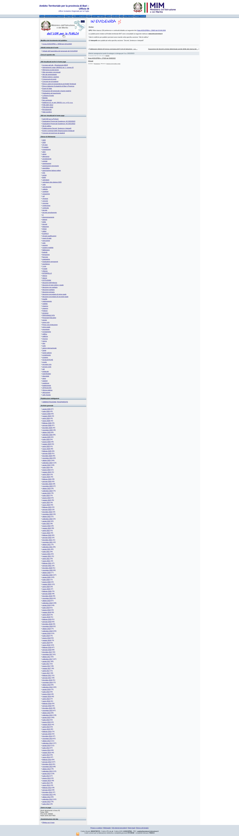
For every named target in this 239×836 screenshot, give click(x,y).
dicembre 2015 (47, 708)
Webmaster (107, 828)
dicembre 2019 (47, 596)
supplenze (45, 383)
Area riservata (128, 16)
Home (42, 16)
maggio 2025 (46, 444)
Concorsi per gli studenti (50, 81)
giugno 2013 (46, 778)
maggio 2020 (46, 584)
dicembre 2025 (47, 428)
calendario (45, 180)
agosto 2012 (46, 801)
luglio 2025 (46, 439)
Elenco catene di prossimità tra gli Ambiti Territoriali (59, 84)
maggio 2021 (46, 556)
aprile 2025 (46, 446)
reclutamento (46, 332)
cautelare (45, 191)
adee (44, 152)
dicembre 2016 (47, 680)
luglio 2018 (46, 636)
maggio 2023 (46, 500)
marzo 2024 (46, 477)
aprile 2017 (46, 671)
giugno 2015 (46, 722)
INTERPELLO (47, 273)
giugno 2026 (46, 414)
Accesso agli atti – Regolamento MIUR (55, 65)
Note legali (131, 828)
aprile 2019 (46, 615)
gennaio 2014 (46, 762)
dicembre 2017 (47, 652)
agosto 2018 (46, 633)
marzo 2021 (46, 561)
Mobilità (45, 98)
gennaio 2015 (46, 734)
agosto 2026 (46, 409)
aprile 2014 (46, 755)
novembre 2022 (47, 514)
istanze (44, 278)
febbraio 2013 (46, 787)
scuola (44, 362)
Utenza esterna (47, 390)
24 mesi (45, 145)
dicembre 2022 (47, 512)
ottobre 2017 (46, 657)
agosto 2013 (46, 773)
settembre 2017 (47, 659)
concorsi (45, 201)
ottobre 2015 (46, 713)
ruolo (44, 346)
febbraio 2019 (46, 619)
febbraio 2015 (46, 731)
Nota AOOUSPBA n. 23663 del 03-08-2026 (151, 30)
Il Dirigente (68, 16)
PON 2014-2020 (47, 107)
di (43, 215)
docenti (44, 224)
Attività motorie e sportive (50, 77)
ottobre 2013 (46, 769)
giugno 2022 (46, 526)
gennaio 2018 (46, 650)
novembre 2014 (47, 738)
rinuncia (45, 339)
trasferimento (46, 385)
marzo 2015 (46, 729)
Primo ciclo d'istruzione (50, 325)
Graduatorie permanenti (50, 261)
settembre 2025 (47, 435)
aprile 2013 (46, 783)
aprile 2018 (46, 643)
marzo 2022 (46, 533)
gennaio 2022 (46, 537)
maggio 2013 (46, 780)
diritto (44, 222)
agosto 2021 (46, 549)
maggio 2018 (46, 640)
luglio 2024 (46, 467)
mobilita (45, 304)
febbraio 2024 (46, 479)
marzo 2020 (46, 589)
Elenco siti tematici (142, 828)
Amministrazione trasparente (54, 16)
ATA (43, 173)
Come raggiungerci (98, 16)
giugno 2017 (46, 666)
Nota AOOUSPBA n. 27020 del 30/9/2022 (102, 58)
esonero (45, 245)
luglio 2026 (46, 411)
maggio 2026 (46, 416)
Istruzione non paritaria (49, 287)
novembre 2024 (47, 458)
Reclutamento (47, 109)
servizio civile (46, 367)
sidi (43, 369)
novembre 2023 (47, 486)
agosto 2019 (46, 605)
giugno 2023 (46, 498)
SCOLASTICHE (47, 360)
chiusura (45, 198)
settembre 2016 (47, 687)
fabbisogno (46, 250)
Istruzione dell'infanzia (49, 282)
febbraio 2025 (46, 451)
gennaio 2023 (46, 509)
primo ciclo (45, 322)
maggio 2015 (46, 724)
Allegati (90, 61)
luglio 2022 (46, 523)
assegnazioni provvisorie (50, 166)
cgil (43, 196)
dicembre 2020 (47, 568)
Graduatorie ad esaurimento (51, 93)
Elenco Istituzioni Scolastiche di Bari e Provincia (58, 86)
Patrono (45, 311)
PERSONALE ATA (48, 315)
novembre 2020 (47, 570)
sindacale (45, 371)
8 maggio (45, 147)
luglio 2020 (46, 579)
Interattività (115, 16)
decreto (44, 210)
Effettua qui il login (48, 822)
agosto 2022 (46, 521)
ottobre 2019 (46, 600)
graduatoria (46, 259)
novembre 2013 (47, 766)
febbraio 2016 (46, 703)
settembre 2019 (47, 603)
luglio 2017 (46, 664)
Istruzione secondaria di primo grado (54, 294)
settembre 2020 (47, 575)
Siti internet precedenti (119, 828)
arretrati (44, 161)
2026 (44, 142)
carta (44, 184)
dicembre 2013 (47, 764)
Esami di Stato (47, 88)
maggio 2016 (46, 696)
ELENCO (45, 233)
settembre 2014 (47, 743)
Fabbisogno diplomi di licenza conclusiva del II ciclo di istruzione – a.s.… (113, 49)
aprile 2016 (46, 699)
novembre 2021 (47, 542)
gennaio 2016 (46, 706)
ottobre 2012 (46, 797)
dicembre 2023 (47, 484)
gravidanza (46, 264)
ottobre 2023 (46, 488)
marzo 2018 (46, 645)
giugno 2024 (46, 470)
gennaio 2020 (46, 593)
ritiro (43, 343)
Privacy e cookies (96, 828)
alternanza (45, 156)
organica (45, 306)
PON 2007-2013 (47, 105)
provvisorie (46, 329)
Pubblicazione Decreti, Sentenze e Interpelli (56, 128)
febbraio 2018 (46, 647)
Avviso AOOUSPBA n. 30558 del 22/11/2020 (57, 44)
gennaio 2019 (46, 622)
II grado (44, 268)
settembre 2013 (47, 771)
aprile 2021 (46, 558)
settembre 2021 (47, 547)
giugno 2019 (46, 610)
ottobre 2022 (46, 516)
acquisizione (46, 149)
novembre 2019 (47, 598)
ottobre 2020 (46, 572)
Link (121, 16)
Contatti (108, 16)
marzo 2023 (46, 505)
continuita (45, 208)
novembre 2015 (47, 710)
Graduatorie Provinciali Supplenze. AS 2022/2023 (58, 121)
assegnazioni (46, 163)
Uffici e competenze (79, 16)
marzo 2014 (46, 757)
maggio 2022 (46, 528)
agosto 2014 (46, 745)
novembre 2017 (47, 654)
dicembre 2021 (47, 540)
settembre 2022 (47, 519)
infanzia (45, 271)
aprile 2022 (46, 530)
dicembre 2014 (47, 736)
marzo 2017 (46, 673)
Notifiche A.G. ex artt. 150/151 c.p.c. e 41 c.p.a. (57, 102)
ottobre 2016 (46, 685)
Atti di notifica (46, 126)
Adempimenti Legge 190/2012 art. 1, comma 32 (58, 67)
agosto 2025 (46, 437)
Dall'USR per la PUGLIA (50, 119)
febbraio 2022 (46, 535)
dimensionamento (48, 217)
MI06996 (107, 55)
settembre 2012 (47, 799)
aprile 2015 (46, 727)
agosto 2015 (46, 717)
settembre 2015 (47, 715)
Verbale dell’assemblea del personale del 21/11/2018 (59, 51)
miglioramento (47, 301)
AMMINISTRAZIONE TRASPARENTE (55, 402)
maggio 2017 (46, 668)
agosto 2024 (46, 465)
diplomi (44, 219)
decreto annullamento (49, 212)
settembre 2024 (47, 463)
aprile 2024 (46, 474)
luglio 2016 (46, 692)
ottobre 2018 (46, 629)
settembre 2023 (47, 491)
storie (44, 378)
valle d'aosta (46, 395)
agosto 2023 (46, 493)
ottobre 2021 (46, 544)
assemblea (46, 168)
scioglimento (46, 355)
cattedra (45, 189)
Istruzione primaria (48, 292)
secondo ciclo (46, 364)
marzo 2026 (46, 421)
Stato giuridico (47, 112)
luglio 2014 (46, 748)
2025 (44, 140)
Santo (44, 350)
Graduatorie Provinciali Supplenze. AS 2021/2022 (58, 124)
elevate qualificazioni (49, 236)
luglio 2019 (46, 607)
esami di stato (46, 238)
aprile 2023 (46, 502)
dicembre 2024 (47, 456)
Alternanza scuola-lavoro (50, 70)
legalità (44, 299)
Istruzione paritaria (48, 290)
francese (45, 257)
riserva (44, 341)
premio (44, 320)
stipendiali (45, 376)
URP (89, 16)
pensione (45, 313)
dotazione (45, 226)
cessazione (46, 194)
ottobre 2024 (46, 460)
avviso (44, 175)
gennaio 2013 (46, 790)
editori (44, 231)
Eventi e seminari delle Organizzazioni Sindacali (58, 131)
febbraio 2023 (46, 507)
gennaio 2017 (46, 678)
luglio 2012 (46, 804)
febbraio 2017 (46, 675)
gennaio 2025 (46, 453)
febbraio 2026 (46, 423)
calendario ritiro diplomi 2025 (52, 182)
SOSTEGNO (46, 374)
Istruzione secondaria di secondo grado (55, 297)
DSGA (44, 229)
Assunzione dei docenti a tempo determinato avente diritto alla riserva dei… (173, 49)
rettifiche (45, 336)
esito (43, 243)
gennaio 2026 (46, 425)
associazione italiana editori (51, 170)
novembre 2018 (47, 626)
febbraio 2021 (46, 563)
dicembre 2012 (47, 792)
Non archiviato (47, 100)
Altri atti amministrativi (49, 74)
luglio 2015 (46, 720)
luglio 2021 (46, 551)
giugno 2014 (46, 750)
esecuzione (46, 240)
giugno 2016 (46, 694)
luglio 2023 (46, 495)
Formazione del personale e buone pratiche (56, 91)
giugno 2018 (46, 638)
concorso (45, 203)
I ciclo (44, 266)
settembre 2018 (47, 631)
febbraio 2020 (46, 591)
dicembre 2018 (47, 624)
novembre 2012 (47, 794)
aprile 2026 (46, 418)
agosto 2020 (46, 577)
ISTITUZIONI (46, 280)
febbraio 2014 (46, 759)
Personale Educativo (49, 318)
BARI (44, 177)
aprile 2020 (46, 586)
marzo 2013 (46, 785)
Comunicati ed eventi (49, 79)
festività (44, 252)
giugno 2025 (46, 442)
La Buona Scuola (48, 95)
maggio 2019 (46, 612)
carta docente (46, 187)
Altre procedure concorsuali (51, 72)
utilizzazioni (46, 392)
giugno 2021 (46, 554)
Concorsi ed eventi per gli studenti (53, 133)
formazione (46, 254)
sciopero (45, 357)
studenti (45, 381)
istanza (44, 275)
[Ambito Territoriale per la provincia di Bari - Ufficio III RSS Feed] (77, 834)
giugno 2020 (46, 582)
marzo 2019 (46, 617)
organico (45, 308)
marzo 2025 (46, 449)
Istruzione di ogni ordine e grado (53, 285)
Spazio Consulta (140, 16)
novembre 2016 (47, 682)
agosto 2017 (46, 661)
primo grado (46, 327)
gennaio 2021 (46, 565)
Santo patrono (47, 353)
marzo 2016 (46, 701)
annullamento (46, 159)
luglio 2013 (46, 776)
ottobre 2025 (46, 432)
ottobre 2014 (46, 741)
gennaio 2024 (46, 481)
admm (44, 154)
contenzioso (46, 205)
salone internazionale (49, 348)
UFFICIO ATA (46, 388)
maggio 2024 (46, 472)
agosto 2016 (46, 689)
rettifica (44, 334)
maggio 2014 (46, 752)
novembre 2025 (47, 430)
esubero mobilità (47, 247)
